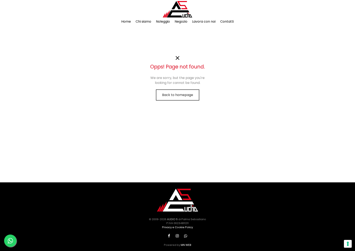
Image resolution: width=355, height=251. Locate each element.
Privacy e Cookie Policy (177, 227)
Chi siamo (143, 21)
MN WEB (186, 245)
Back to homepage (177, 95)
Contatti (227, 21)
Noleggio (163, 21)
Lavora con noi (204, 21)
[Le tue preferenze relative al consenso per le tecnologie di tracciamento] (348, 244)
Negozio (181, 21)
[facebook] (169, 236)
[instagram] (177, 236)
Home (126, 21)
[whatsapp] (185, 236)
